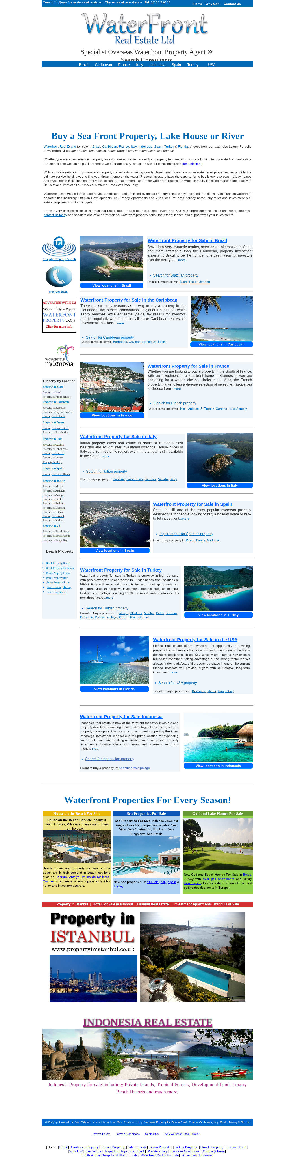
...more (181, 260)
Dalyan (100, 617)
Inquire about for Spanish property (186, 534)
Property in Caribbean (55, 401)
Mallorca (213, 540)
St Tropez (207, 408)
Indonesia (145, 146)
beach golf (192, 883)
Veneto (163, 479)
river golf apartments (218, 879)
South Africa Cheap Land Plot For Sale (109, 1155)
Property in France (53, 422)
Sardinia (150, 479)
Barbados (120, 341)
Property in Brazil (52, 386)
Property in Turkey (53, 480)
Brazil (96, 146)
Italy (163, 882)
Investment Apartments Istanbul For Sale (206, 904)
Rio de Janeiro (199, 281)
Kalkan (123, 617)
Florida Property (211, 1147)
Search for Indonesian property (109, 759)
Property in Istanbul (72, 904)
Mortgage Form (213, 1151)
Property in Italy (52, 438)
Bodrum (61, 877)
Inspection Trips (116, 1151)
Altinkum (136, 613)
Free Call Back (58, 291)
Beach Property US (57, 592)
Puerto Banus (195, 540)
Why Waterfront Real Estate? (182, 1134)
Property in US (51, 525)
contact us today (55, 215)
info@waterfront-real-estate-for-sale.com (78, 2)
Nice (183, 408)
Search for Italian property (106, 471)
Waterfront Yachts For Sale (160, 1155)
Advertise (189, 1155)
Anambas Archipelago (134, 768)
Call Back (137, 1151)
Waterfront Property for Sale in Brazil (187, 240)
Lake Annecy (238, 408)
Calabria (119, 479)
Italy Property (137, 1147)
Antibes (193, 408)
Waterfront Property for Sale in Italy (118, 436)
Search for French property (175, 403)
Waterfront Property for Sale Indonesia (121, 716)
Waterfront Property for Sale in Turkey (121, 570)
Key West (199, 691)
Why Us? (76, 1151)
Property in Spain (52, 468)
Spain (172, 882)
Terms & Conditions (128, 1134)
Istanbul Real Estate (153, 904)
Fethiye (112, 617)
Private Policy (157, 1151)
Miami (211, 691)
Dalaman (86, 617)
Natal (183, 281)
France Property (113, 1147)
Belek (247, 874)
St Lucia (153, 882)
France (124, 146)
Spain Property (160, 1147)
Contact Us (152, 1134)
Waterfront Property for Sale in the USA (195, 639)
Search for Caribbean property (110, 337)
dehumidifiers (191, 163)
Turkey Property (185, 1147)
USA (212, 65)
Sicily (173, 479)
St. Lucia (159, 341)
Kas (133, 617)
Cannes (221, 408)
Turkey (118, 886)
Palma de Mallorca (95, 877)
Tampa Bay (226, 691)
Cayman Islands (140, 341)
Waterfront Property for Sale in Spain (192, 504)
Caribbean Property (84, 1147)
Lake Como (134, 479)
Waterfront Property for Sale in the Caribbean (128, 300)
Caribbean (109, 146)
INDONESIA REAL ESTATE (147, 1022)
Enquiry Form (236, 1147)
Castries (48, 881)
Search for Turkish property (107, 608)
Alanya (123, 613)
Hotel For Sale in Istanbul (113, 904)
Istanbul (143, 617)
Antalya (74, 877)
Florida (183, 146)
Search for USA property (177, 683)
